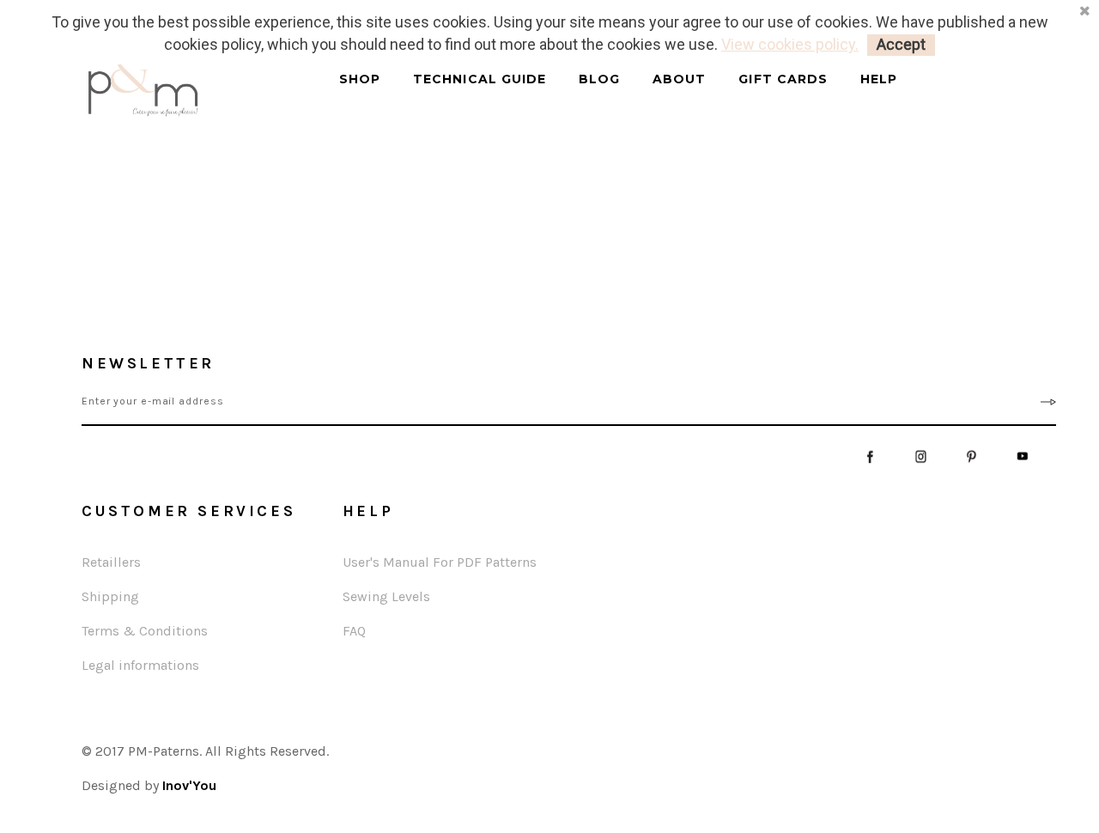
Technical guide (479, 79)
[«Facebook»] (870, 455)
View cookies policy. (790, 44)
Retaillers (111, 562)
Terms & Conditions (145, 631)
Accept (901, 44)
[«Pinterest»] (971, 455)
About (679, 79)
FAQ (354, 631)
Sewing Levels (386, 596)
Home (64, 172)
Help (878, 79)
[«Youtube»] (1022, 455)
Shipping (110, 596)
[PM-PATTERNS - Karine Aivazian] (189, 86)
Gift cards (783, 79)
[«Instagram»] (920, 455)
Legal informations (140, 665)
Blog (599, 79)
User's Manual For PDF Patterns (440, 562)
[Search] (327, 94)
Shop (359, 79)
